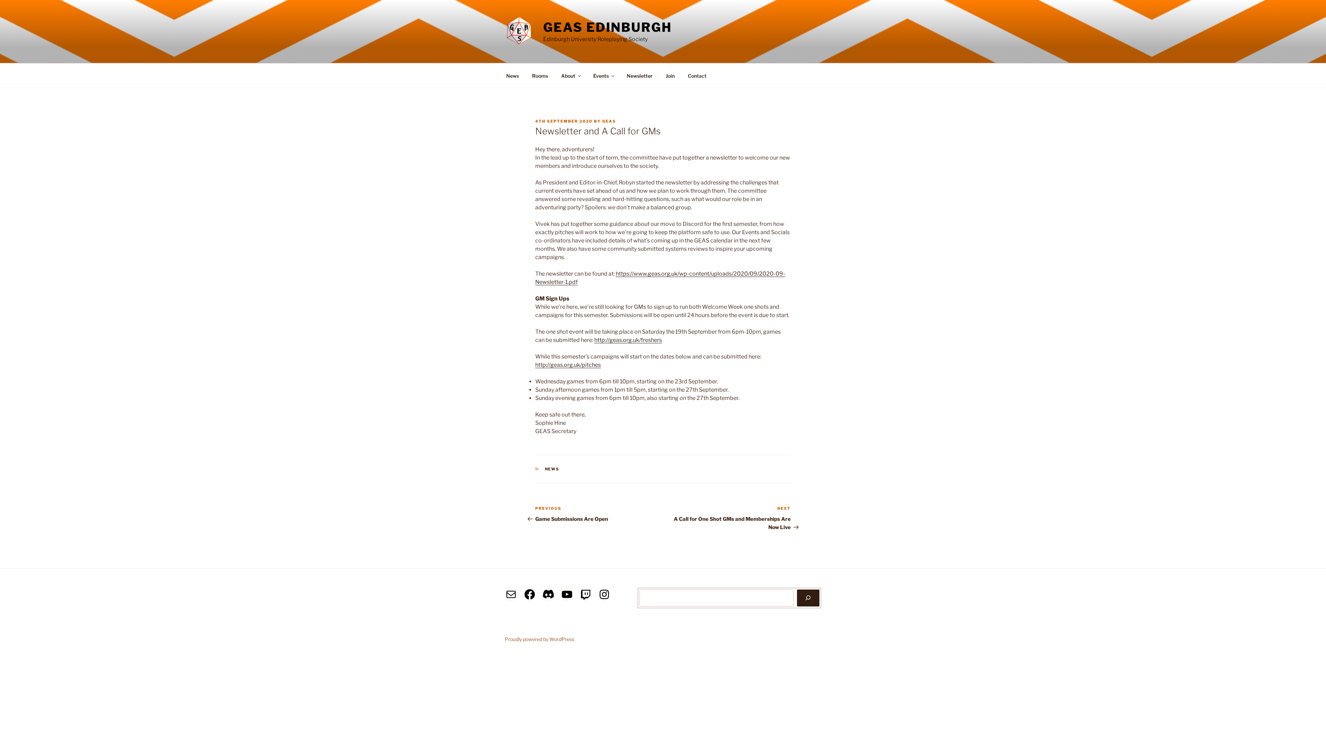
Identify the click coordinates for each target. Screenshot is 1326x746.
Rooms (540, 76)
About (568, 76)
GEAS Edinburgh (607, 27)
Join (670, 76)
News (512, 76)
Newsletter (640, 76)
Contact (697, 76)
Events (601, 76)
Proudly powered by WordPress (539, 639)
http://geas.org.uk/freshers (628, 340)
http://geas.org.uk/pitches (568, 365)
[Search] (808, 598)
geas (609, 121)
